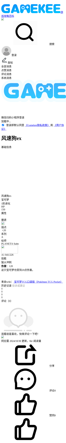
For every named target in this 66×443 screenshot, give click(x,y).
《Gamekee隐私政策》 (37, 125)
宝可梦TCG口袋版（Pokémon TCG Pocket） (38, 281)
